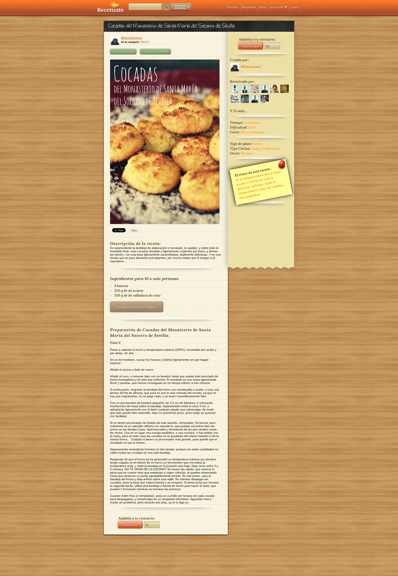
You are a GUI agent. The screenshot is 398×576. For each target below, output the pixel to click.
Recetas (233, 7)
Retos (263, 7)
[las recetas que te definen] (110, 11)
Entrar (295, 7)
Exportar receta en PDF (155, 51)
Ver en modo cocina (123, 51)
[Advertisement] (261, 233)
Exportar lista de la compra (136, 306)
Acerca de (276, 7)
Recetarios (249, 7)
